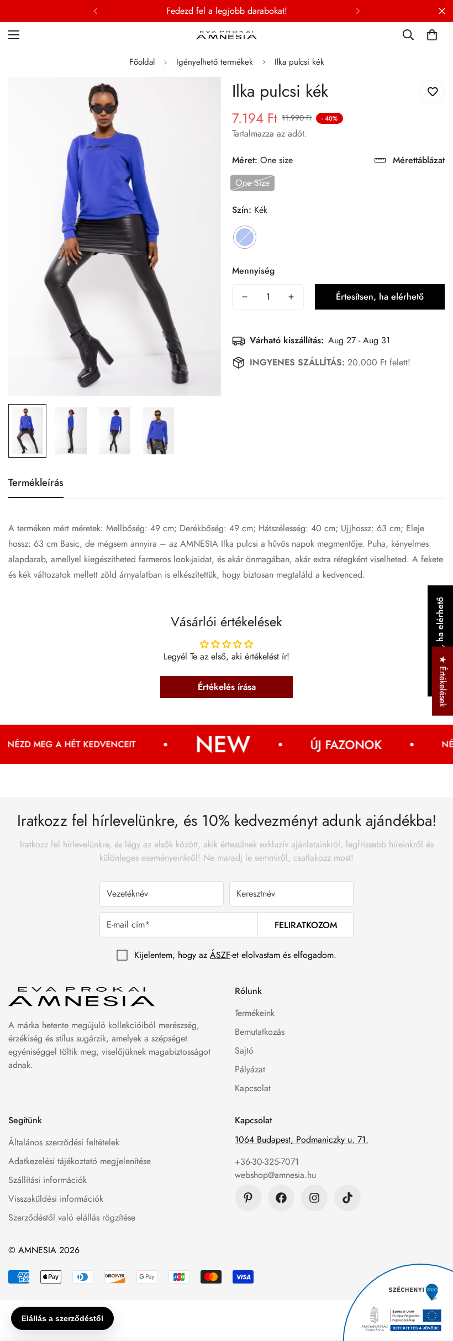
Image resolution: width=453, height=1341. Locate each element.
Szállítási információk (47, 1180)
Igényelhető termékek (214, 62)
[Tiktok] (347, 1198)
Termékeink (255, 1013)
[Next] (357, 11)
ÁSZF (220, 955)
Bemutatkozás (260, 1031)
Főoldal (142, 62)
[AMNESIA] (226, 34)
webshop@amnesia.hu (275, 1175)
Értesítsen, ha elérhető (380, 296)
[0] (432, 35)
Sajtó (244, 1050)
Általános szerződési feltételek (63, 1142)
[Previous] (95, 11)
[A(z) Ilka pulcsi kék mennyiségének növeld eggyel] (291, 297)
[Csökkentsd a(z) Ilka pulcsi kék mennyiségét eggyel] (245, 297)
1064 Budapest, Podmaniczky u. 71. (301, 1139)
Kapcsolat (253, 1088)
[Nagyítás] (197, 100)
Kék (245, 237)
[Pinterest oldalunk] (248, 1198)
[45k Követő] (314, 1198)
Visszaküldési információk (55, 1198)
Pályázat (250, 1069)
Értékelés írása (227, 686)
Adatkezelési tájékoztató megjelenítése (79, 1161)
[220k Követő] (281, 1198)
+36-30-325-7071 (267, 1161)
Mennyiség (253, 270)
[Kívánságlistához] (432, 92)
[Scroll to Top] (431, 1280)
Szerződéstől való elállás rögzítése (71, 1217)
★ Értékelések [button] (442, 681)
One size (252, 182)
